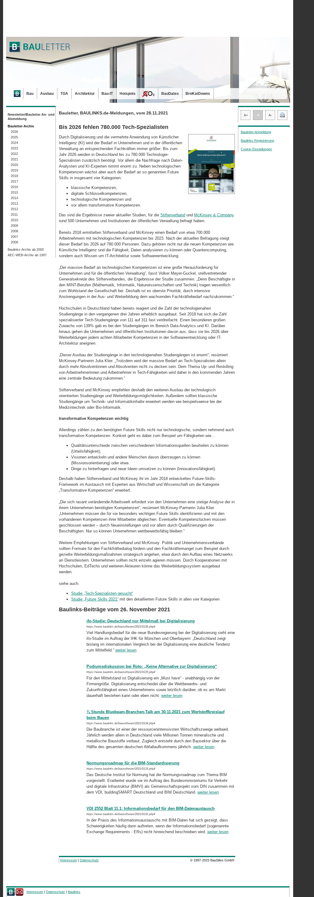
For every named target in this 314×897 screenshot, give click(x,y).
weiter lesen (125, 650)
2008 (14, 231)
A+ (246, 115)
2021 (14, 159)
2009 (14, 225)
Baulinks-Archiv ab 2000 (26, 249)
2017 (14, 181)
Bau (29, 93)
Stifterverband (172, 215)
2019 (14, 170)
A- (270, 115)
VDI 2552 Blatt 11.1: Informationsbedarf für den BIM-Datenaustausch (150, 808)
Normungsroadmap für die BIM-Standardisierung (132, 763)
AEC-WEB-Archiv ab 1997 (27, 255)
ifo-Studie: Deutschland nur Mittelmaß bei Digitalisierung (140, 621)
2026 (14, 131)
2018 (14, 176)
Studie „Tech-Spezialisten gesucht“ (102, 593)
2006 (14, 242)
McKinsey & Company (214, 215)
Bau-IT (107, 93)
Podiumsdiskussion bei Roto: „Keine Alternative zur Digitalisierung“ (151, 666)
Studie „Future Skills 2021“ (94, 599)
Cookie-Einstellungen (256, 149)
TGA (64, 93)
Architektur (85, 93)
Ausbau (47, 93)
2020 (14, 165)
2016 (14, 187)
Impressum (68, 860)
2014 (14, 198)
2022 (14, 154)
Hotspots (128, 93)
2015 (14, 192)
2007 (14, 236)
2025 (14, 137)
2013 (14, 203)
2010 (14, 220)
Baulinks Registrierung (257, 140)
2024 (14, 143)
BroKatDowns (198, 93)
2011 (14, 214)
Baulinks (74, 892)
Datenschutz (89, 860)
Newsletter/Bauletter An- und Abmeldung (31, 117)
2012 (14, 209)
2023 (14, 148)
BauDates (170, 93)
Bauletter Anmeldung (256, 132)
